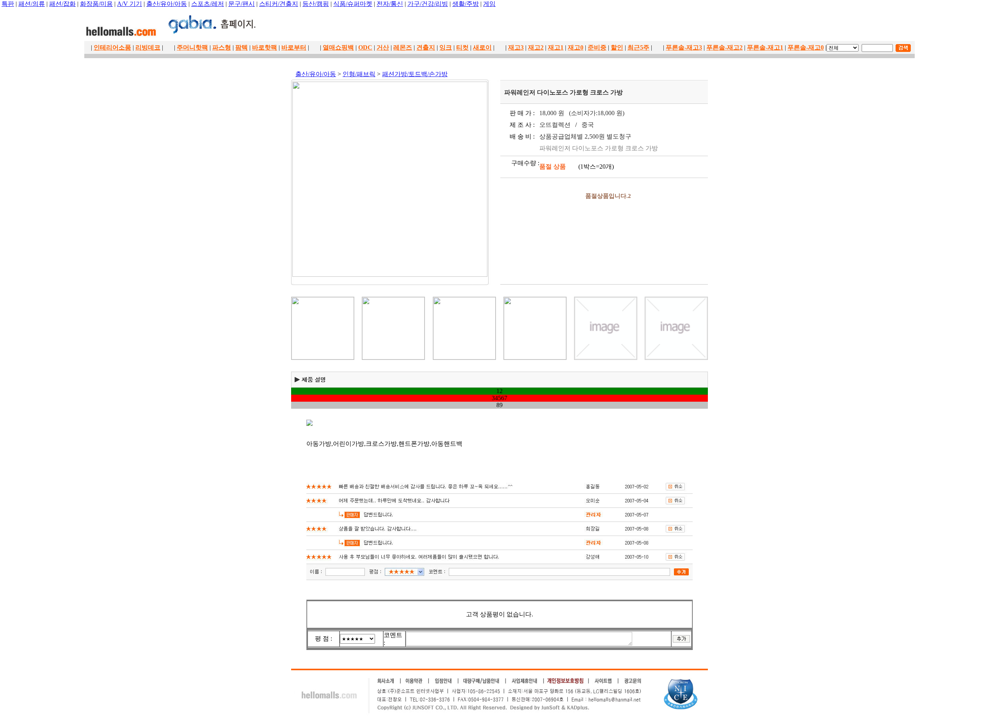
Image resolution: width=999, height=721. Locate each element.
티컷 (462, 47)
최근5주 (638, 47)
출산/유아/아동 (166, 3)
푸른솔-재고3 (684, 47)
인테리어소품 (112, 47)
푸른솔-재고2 (724, 47)
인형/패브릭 (359, 74)
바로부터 (293, 47)
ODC (365, 47)
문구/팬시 (241, 3)
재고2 (536, 47)
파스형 (221, 47)
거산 (383, 47)
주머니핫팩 (192, 47)
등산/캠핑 (315, 3)
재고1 (555, 47)
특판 (8, 3)
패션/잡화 (62, 3)
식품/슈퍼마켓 (352, 3)
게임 (489, 3)
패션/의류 (31, 3)
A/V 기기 (129, 3)
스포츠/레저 (207, 3)
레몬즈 (402, 47)
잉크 (445, 47)
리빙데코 (147, 47)
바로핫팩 (264, 47)
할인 (617, 47)
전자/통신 (390, 3)
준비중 (597, 47)
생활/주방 (465, 3)
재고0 (575, 47)
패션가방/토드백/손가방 (415, 74)
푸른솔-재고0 (805, 47)
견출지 (425, 47)
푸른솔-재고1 (765, 47)
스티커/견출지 (278, 3)
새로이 (482, 47)
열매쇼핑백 (338, 47)
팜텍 (241, 47)
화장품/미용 (96, 3)
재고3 (516, 47)
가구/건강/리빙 (427, 3)
